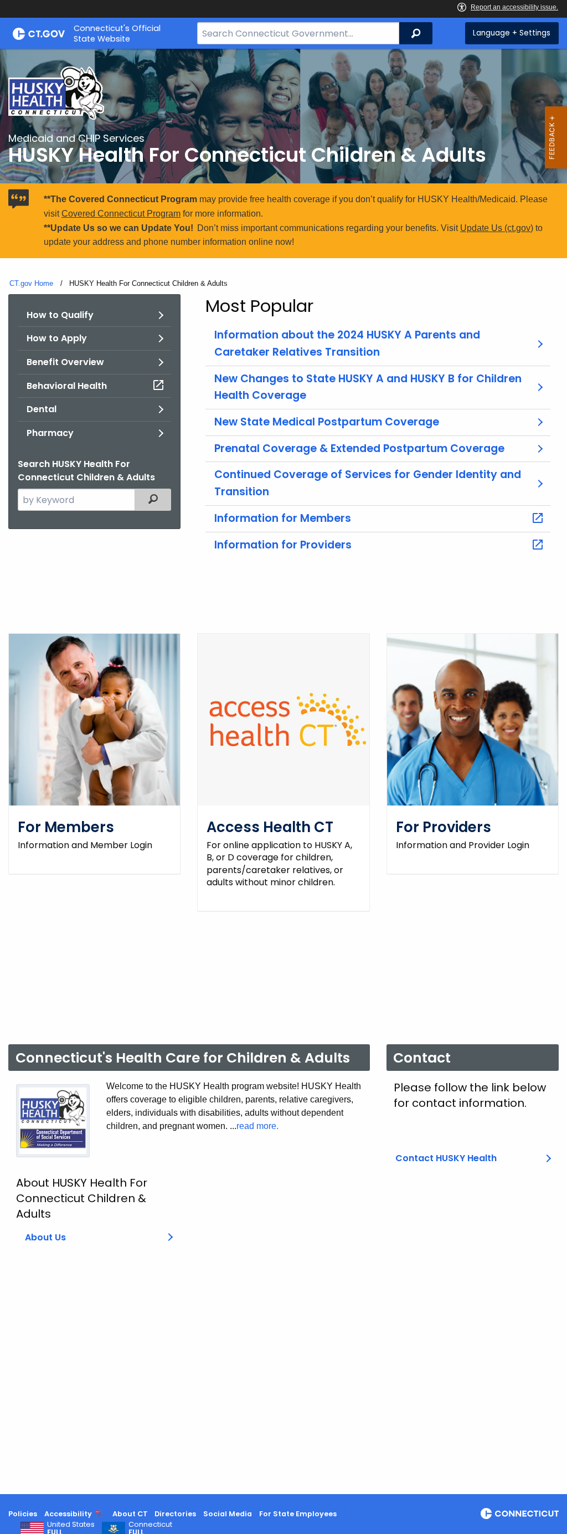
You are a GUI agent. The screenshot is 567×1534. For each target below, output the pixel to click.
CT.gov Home (31, 283)
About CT (130, 1513)
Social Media (227, 1513)
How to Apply (57, 338)
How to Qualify (60, 315)
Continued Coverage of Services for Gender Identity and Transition (367, 483)
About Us (45, 1237)
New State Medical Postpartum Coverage (326, 421)
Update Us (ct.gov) (496, 228)
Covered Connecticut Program (121, 213)
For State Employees (298, 1513)
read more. (257, 1126)
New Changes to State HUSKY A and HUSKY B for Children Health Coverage (368, 387)
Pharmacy (50, 433)
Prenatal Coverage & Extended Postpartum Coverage (359, 448)
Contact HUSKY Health (446, 1158)
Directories (175, 1513)
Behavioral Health (67, 385)
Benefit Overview (65, 362)
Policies (22, 1513)
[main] (283, 771)
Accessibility (68, 1513)
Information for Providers (283, 544)
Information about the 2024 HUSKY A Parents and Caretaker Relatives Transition (347, 343)
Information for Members (282, 518)
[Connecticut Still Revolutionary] (520, 1513)
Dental (41, 409)
